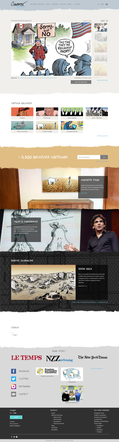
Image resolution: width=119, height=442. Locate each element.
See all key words (102, 161)
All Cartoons (58, 419)
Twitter (99, 427)
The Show (55, 4)
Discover (84, 193)
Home (53, 413)
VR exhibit (54, 430)
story (85, 286)
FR (98, 4)
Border (55, 78)
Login (16, 417)
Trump (30, 78)
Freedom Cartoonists (100, 417)
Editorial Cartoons (37, 4)
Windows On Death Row (101, 421)
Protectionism (42, 78)
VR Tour (63, 4)
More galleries (102, 136)
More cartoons (102, 80)
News (48, 4)
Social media (98, 423)
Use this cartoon (81, 82)
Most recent (57, 417)
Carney (26, 78)
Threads (99, 432)
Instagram (100, 425)
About (70, 4)
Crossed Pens (98, 419)
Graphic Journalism (100, 415)
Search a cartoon (59, 423)
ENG (15, 413)
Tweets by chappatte (97, 368)
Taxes (33, 78)
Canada (22, 78)
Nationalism (50, 78)
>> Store (77, 4)
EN (102, 4)
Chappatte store (99, 413)
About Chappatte (15, 426)
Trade (37, 78)
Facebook (100, 430)
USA (19, 78)
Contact (12, 421)
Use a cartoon (14, 423)
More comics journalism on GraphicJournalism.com (90, 302)
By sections (57, 421)
